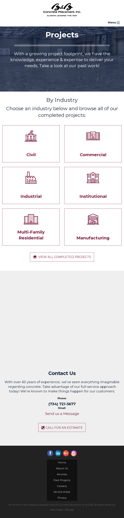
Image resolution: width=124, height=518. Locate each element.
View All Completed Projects (62, 257)
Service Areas (62, 491)
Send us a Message (62, 413)
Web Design (56, 509)
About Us (62, 468)
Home (62, 462)
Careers (62, 486)
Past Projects (62, 480)
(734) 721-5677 (62, 404)
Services (62, 474)
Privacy (62, 497)
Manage (69, 509)
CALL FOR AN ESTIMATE (64, 427)
